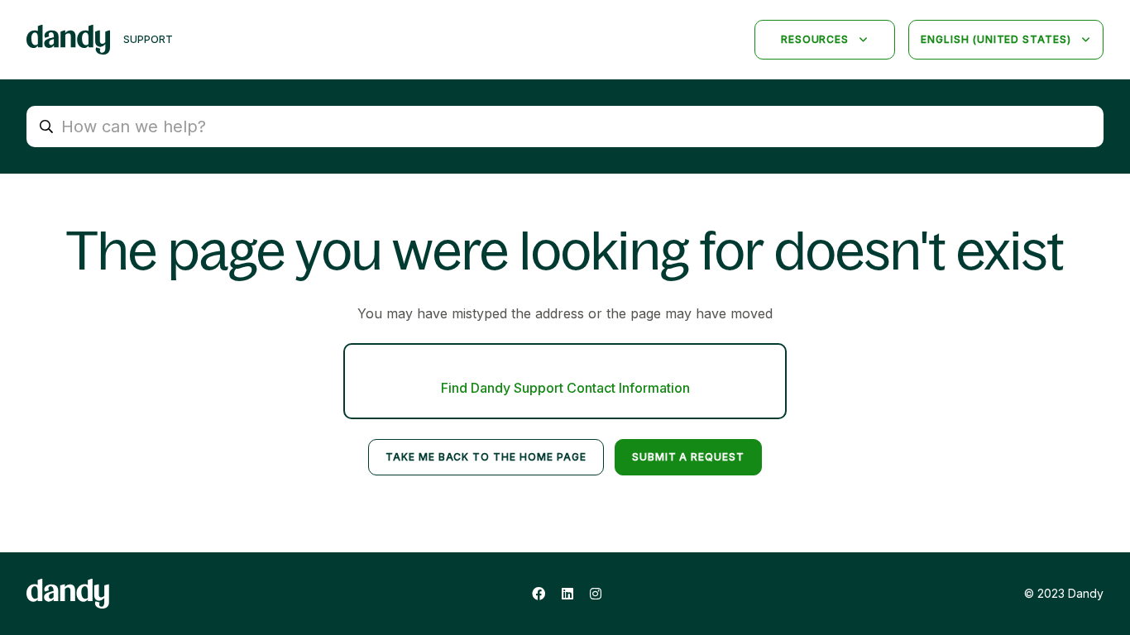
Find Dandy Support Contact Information (565, 388)
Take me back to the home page (486, 457)
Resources (817, 39)
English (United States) (998, 39)
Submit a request (688, 457)
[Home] (68, 40)
